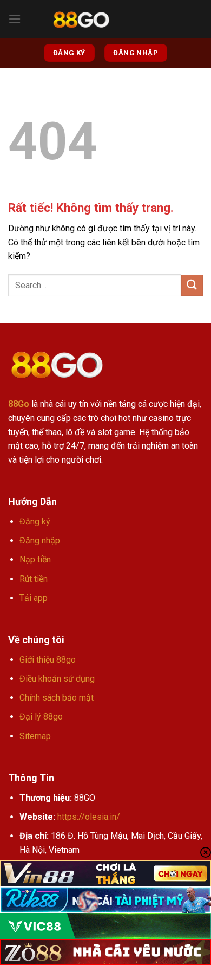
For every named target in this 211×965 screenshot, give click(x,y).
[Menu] (14, 18)
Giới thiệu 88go (47, 660)
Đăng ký (34, 521)
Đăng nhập (39, 540)
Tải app (33, 598)
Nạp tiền (35, 559)
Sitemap (35, 736)
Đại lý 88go (41, 716)
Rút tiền (33, 579)
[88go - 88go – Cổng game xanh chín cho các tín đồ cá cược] (81, 19)
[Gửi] (192, 285)
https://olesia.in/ (88, 817)
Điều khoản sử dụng (57, 678)
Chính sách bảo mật (56, 697)
